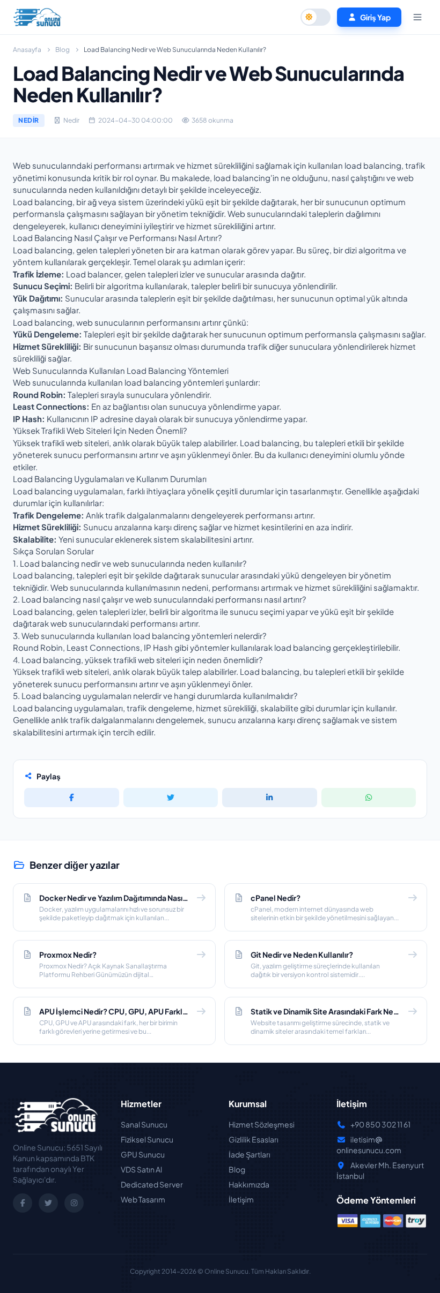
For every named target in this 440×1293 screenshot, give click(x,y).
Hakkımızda (249, 1184)
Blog (62, 50)
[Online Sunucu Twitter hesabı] (48, 1203)
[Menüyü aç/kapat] (417, 17)
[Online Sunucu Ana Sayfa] (37, 17)
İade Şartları (249, 1154)
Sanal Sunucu (144, 1124)
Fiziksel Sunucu (147, 1139)
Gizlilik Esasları (253, 1139)
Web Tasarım (143, 1199)
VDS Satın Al (141, 1169)
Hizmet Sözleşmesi (262, 1124)
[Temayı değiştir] (315, 17)
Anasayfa (27, 50)
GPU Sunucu (143, 1154)
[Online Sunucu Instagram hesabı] (74, 1203)
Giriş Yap (375, 17)
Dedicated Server (152, 1184)
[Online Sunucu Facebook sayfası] (22, 1203)
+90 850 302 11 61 (380, 1124)
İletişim (241, 1199)
